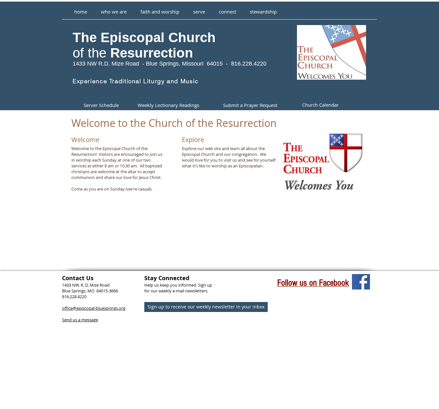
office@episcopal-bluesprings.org (93, 308)
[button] (159, 8)
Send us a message (80, 320)
